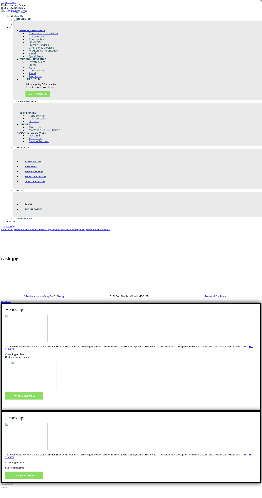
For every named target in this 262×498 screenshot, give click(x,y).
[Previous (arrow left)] (2, 487)
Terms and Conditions (215, 296)
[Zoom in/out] (11, 484)
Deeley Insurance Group (38, 296)
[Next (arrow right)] (5, 487)
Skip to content (8, 2)
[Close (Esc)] (2, 484)
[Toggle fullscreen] (8, 484)
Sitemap (60, 296)
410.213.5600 (8, 226)
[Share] (5, 484)
